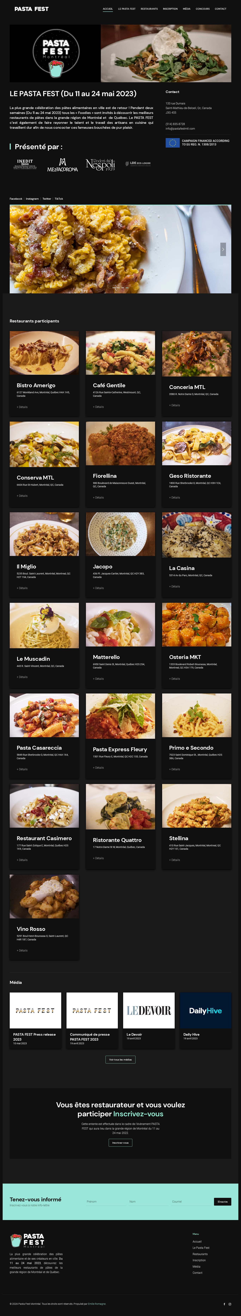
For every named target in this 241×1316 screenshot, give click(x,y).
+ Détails (22, 407)
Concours (203, 8)
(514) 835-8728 (175, 124)
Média (187, 8)
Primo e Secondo (191, 747)
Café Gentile (109, 385)
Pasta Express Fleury (120, 749)
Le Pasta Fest (126, 8)
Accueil (108, 8)
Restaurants (149, 8)
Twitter (47, 199)
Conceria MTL (187, 387)
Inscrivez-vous (120, 1142)
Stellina (178, 838)
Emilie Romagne (97, 1303)
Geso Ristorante (190, 476)
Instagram (32, 199)
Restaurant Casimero (44, 838)
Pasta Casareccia (39, 747)
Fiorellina (105, 476)
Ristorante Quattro (117, 840)
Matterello (106, 657)
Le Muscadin (33, 658)
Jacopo (102, 566)
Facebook (16, 199)
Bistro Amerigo (36, 385)
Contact (220, 8)
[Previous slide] (18, 249)
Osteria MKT (185, 657)
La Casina (181, 568)
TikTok (59, 199)
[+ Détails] (44, 353)
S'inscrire (223, 1201)
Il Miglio (26, 566)
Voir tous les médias (120, 1059)
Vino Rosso (31, 929)
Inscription (170, 8)
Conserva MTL (35, 477)
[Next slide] (223, 249)
